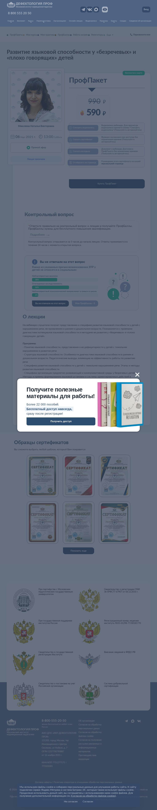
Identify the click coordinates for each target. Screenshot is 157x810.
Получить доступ (61, 421)
